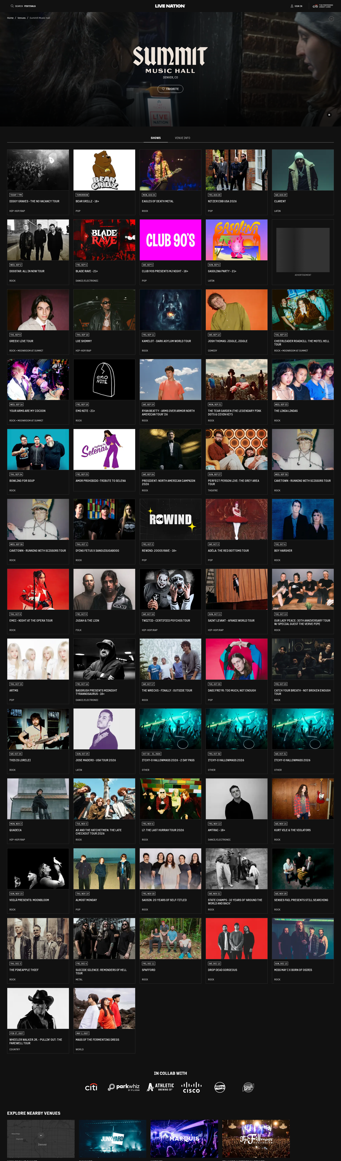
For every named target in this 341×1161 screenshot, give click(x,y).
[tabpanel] (170, 601)
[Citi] (91, 1087)
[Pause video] (329, 114)
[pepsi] (220, 1087)
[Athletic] (160, 1087)
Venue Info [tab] (182, 138)
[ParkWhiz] (123, 1087)
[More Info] (331, 18)
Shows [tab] (156, 138)
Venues (22, 17)
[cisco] (191, 1087)
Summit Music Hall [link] (40, 17)
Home (10, 17)
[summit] (248, 1087)
